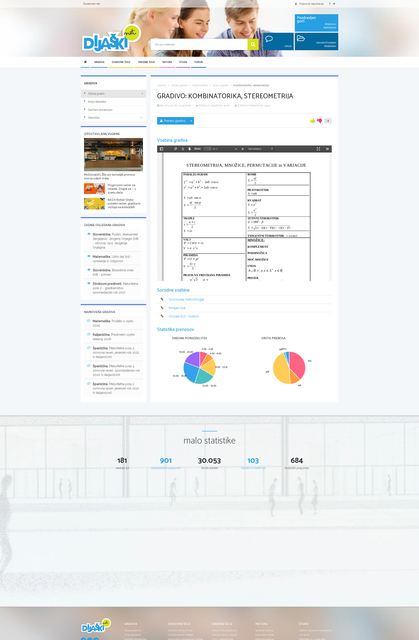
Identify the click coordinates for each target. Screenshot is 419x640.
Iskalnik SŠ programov (224, 630)
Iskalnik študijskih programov (316, 630)
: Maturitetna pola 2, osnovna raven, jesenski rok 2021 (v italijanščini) (116, 388)
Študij (183, 62)
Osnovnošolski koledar (180, 634)
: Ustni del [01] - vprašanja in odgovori (112, 259)
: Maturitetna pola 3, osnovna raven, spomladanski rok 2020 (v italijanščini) (116, 370)
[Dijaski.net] (111, 39)
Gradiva (99, 62)
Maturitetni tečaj (264, 634)
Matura (167, 62)
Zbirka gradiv (96, 93)
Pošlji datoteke (97, 101)
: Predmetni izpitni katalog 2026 (114, 337)
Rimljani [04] (177, 308)
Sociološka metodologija (186, 299)
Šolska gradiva (132, 630)
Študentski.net (91, 3)
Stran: (197, 148)
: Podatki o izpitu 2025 (113, 323)
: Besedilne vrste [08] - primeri (113, 272)
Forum (198, 62)
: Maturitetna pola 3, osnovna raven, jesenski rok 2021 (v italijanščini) (116, 352)
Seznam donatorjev (100, 109)
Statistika (94, 117)
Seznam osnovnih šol (180, 630)
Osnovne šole (121, 62)
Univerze (304, 634)
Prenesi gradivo (175, 121)
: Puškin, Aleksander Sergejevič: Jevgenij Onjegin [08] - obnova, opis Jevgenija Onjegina (115, 241)
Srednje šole (146, 62)
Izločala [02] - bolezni (184, 316)
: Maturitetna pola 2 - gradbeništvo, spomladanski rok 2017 (115, 288)
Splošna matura (264, 630)
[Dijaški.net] (96, 627)
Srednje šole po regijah (224, 634)
